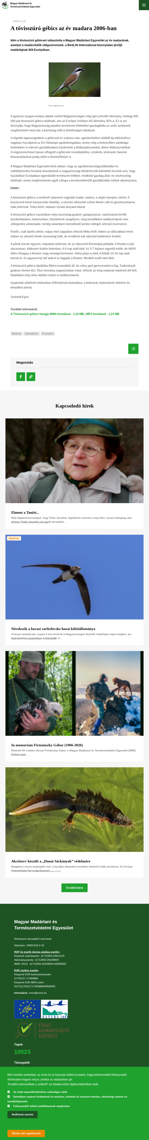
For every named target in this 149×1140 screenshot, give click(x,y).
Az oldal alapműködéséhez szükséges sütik (40, 1091)
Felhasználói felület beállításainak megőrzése (41, 1106)
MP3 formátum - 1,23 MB (102, 314)
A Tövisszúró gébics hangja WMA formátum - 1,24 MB (47, 314)
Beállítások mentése (22, 1114)
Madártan (14, 538)
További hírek (74, 887)
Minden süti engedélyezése (26, 1133)
